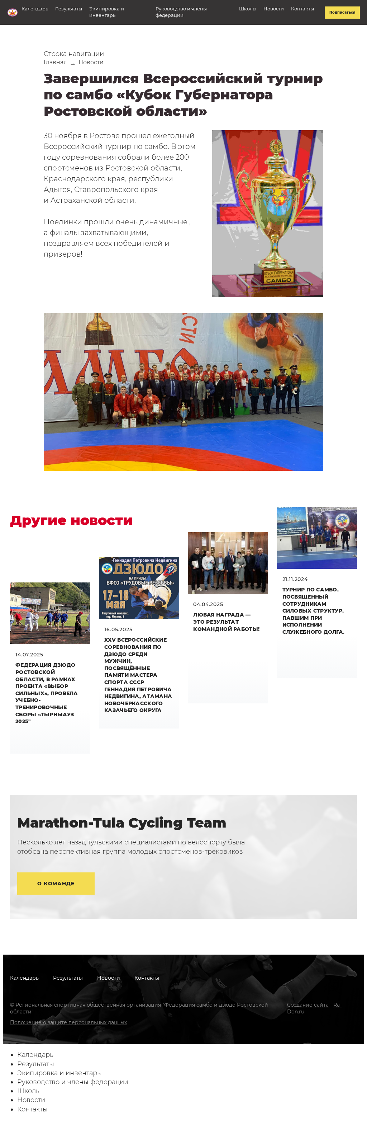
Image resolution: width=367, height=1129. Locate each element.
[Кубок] (267, 214)
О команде (56, 883)
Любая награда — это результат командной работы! (226, 622)
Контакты (302, 8)
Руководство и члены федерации (181, 12)
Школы (247, 8)
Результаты (68, 8)
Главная (55, 62)
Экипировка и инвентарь (106, 12)
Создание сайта (308, 1005)
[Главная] (12, 12)
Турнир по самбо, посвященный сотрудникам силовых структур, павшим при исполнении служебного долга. (313, 610)
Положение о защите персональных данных (68, 1022)
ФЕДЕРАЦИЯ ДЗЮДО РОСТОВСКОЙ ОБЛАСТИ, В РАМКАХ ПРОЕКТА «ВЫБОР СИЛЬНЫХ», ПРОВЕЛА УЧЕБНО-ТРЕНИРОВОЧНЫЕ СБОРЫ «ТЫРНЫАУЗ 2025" (46, 693)
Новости (273, 8)
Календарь (35, 8)
